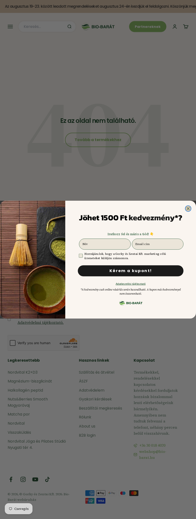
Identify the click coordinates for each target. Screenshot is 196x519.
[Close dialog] (188, 208)
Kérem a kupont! (130, 271)
